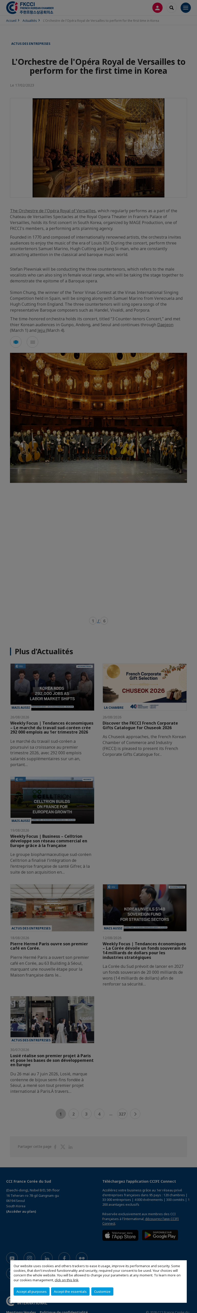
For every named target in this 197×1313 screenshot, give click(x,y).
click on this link (66, 1280)
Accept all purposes (31, 1291)
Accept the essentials (70, 1291)
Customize (102, 1291)
